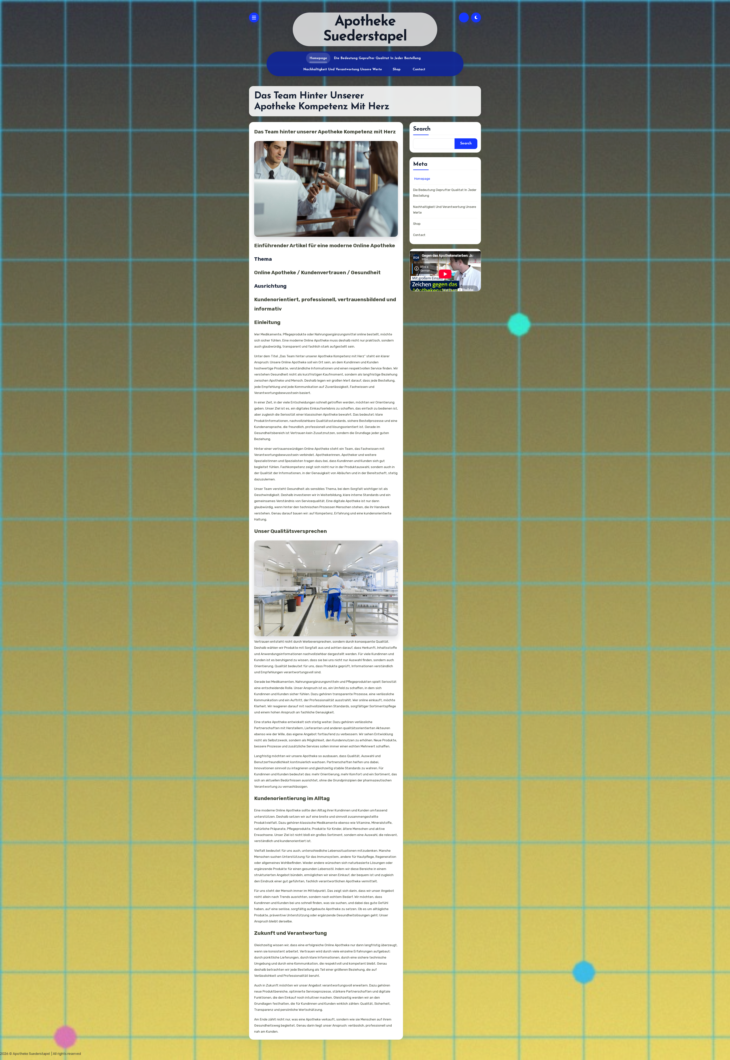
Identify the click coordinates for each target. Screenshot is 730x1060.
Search (466, 143)
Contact (419, 69)
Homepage (318, 58)
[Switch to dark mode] (476, 17)
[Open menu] (254, 17)
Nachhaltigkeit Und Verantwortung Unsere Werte (342, 69)
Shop (397, 69)
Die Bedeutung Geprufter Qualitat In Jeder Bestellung (377, 58)
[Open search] (464, 17)
